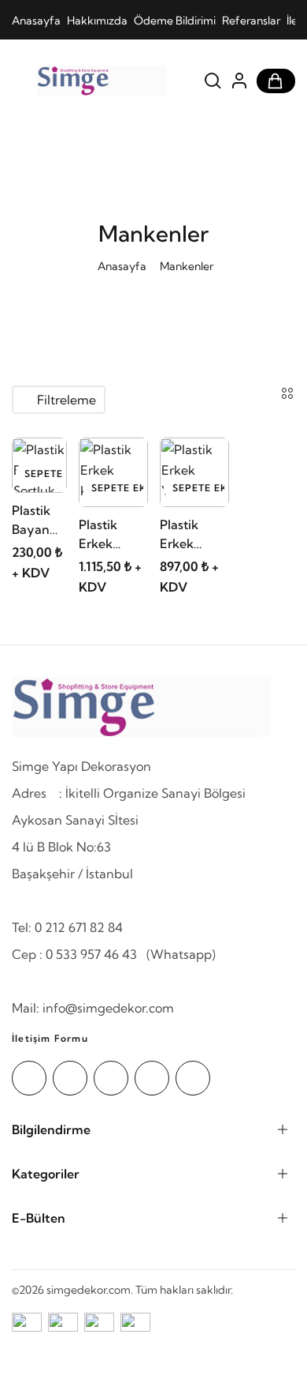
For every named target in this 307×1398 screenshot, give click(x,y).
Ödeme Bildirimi (175, 20)
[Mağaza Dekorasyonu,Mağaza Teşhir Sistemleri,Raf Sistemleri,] (102, 81)
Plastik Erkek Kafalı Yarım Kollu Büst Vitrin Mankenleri (112, 535)
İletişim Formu (50, 1038)
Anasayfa (36, 20)
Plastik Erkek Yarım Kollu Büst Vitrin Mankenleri (193, 535)
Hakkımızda (97, 20)
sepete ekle (43, 473)
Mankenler (186, 266)
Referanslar (251, 20)
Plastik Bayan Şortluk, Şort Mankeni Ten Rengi (37, 520)
